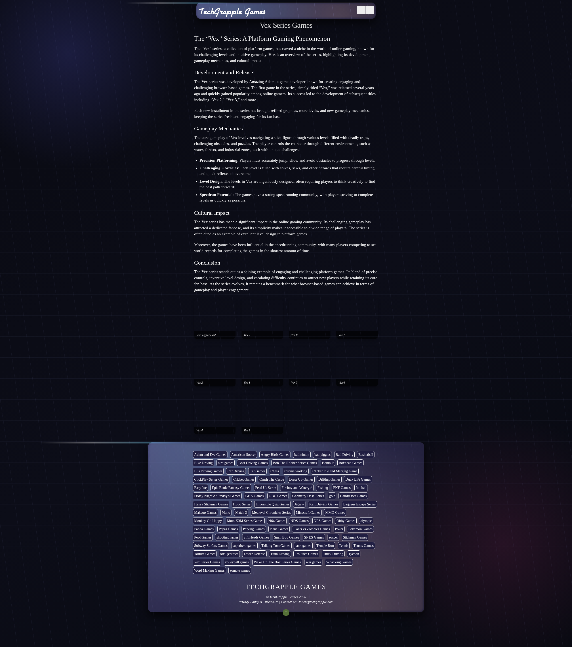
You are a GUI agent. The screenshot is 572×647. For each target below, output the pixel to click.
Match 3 (241, 512)
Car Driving (235, 471)
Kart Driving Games (323, 504)
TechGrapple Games (283, 597)
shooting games (227, 537)
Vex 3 (247, 430)
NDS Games (299, 521)
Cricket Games (243, 479)
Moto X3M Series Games (245, 521)
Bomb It (328, 463)
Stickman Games (355, 537)
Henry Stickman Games (211, 504)
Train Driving (280, 554)
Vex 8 (294, 335)
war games (313, 562)
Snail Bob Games (286, 537)
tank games (303, 545)
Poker (339, 529)
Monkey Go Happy (208, 521)
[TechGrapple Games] (232, 14)
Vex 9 (247, 335)
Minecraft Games (308, 512)
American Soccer (243, 454)
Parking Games (254, 529)
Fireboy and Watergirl (297, 488)
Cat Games (257, 471)
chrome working (295, 471)
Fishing (323, 488)
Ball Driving (344, 454)
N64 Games (276, 521)
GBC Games (278, 496)
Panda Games (204, 529)
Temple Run (325, 545)
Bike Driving (203, 463)
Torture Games (204, 554)
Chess (274, 471)
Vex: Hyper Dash (206, 335)
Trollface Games (306, 554)
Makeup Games (205, 512)
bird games (225, 463)
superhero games (244, 545)
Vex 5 (294, 382)
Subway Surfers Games (210, 545)
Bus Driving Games (208, 471)
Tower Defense (254, 554)
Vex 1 (247, 382)
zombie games (240, 570)
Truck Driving (333, 554)
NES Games (322, 521)
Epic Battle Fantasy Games (231, 488)
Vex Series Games (207, 562)
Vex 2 (199, 382)
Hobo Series (241, 504)
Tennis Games (363, 545)
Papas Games (228, 529)
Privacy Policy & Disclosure (258, 602)
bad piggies (322, 454)
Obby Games (345, 521)
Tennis (343, 545)
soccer (333, 537)
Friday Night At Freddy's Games (217, 496)
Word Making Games (209, 570)
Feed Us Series (265, 488)
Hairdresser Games (353, 496)
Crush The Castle (271, 479)
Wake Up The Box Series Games (277, 562)
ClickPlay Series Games (211, 479)
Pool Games (202, 537)
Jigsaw (299, 504)
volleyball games (237, 562)
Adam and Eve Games (210, 454)
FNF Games (342, 488)
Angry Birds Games (275, 454)
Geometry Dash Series (308, 496)
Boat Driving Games (253, 463)
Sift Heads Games (256, 537)
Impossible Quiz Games (272, 504)
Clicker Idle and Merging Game (334, 471)
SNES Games (314, 537)
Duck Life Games (358, 479)
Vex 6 (342, 382)
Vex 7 (342, 335)
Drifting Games (329, 479)
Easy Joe (200, 488)
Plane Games (279, 529)
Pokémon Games (360, 529)
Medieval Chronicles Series (271, 512)
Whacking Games (338, 562)
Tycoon (353, 554)
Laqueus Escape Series (359, 504)
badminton (301, 454)
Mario (226, 512)
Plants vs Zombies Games (311, 529)
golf (332, 496)
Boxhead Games (350, 463)
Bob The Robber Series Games (295, 463)
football (361, 488)
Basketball (365, 454)
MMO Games (335, 512)
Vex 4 (199, 430)
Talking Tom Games (275, 545)
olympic (366, 521)
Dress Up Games (301, 479)
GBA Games (254, 496)
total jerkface (229, 554)
